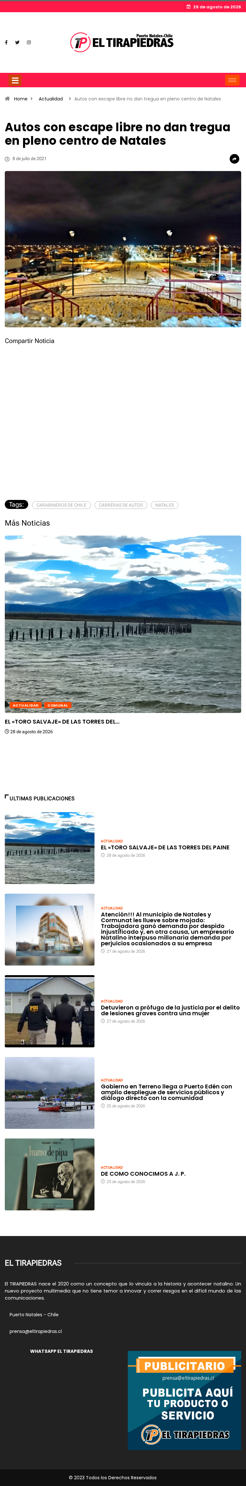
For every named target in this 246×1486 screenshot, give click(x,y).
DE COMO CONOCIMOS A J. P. (143, 1174)
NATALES (164, 505)
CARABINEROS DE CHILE (61, 505)
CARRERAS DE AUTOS (121, 505)
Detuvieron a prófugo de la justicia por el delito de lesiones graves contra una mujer (170, 1010)
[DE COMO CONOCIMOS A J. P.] (49, 1174)
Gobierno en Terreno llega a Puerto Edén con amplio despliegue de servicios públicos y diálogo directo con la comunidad (166, 1092)
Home (21, 99)
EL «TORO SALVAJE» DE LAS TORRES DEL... (62, 721)
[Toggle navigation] (15, 80)
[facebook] (6, 42)
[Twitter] (17, 42)
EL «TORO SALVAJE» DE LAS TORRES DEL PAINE (165, 847)
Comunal (57, 705)
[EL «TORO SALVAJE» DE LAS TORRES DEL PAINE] (49, 848)
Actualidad (51, 99)
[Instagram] (29, 42)
